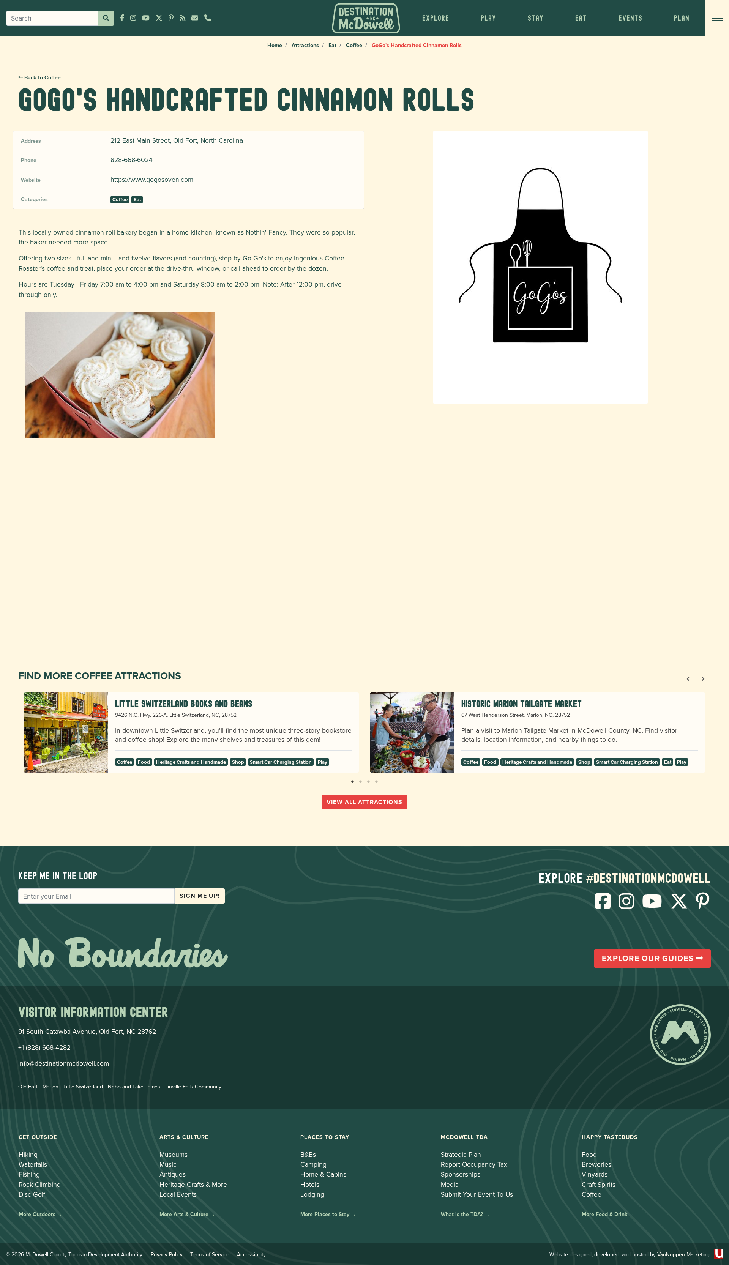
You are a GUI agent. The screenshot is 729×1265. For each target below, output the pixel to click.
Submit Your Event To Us (477, 1194)
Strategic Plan (461, 1154)
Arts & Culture (183, 1137)
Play (322, 762)
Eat (332, 45)
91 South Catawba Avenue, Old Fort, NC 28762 (87, 1031)
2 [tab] (360, 780)
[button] (435, 18)
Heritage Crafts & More (193, 1184)
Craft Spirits (598, 1184)
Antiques (172, 1174)
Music (168, 1164)
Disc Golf (32, 1194)
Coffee (354, 45)
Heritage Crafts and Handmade (191, 762)
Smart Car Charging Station (281, 762)
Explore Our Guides (649, 958)
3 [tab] (368, 780)
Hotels (309, 1184)
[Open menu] (717, 18)
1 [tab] (353, 780)
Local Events (178, 1194)
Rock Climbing (40, 1184)
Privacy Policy (167, 1254)
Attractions (305, 45)
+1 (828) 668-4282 (44, 1047)
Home (274, 45)
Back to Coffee (42, 77)
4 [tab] (376, 780)
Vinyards (595, 1174)
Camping (313, 1164)
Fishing (29, 1174)
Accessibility (251, 1254)
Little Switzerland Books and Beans (183, 704)
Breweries (596, 1164)
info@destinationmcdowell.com (63, 1063)
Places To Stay (324, 1137)
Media (450, 1184)
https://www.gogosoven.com (151, 179)
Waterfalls (33, 1164)
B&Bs (308, 1154)
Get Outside (38, 1137)
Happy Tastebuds (610, 1137)
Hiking (28, 1154)
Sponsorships (460, 1174)
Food (144, 762)
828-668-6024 (131, 159)
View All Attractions (364, 802)
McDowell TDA (464, 1137)
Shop (238, 762)
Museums (173, 1154)
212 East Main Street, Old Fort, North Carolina (176, 140)
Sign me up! (200, 895)
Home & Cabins (323, 1174)
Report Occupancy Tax (474, 1164)
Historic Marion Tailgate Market (521, 704)
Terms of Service (209, 1254)
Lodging (312, 1194)
